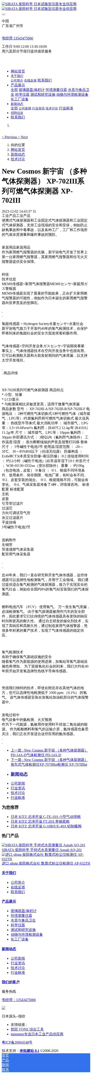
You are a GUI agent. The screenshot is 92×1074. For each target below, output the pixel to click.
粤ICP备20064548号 (17, 1042)
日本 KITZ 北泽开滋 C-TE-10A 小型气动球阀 (46, 817)
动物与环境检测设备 (27, 934)
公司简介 (18, 882)
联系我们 (18, 892)
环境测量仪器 (21, 915)
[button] (10, 137)
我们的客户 (11, 982)
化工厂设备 (20, 939)
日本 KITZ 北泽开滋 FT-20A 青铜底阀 (40, 821)
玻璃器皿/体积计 (24, 911)
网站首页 (18, 71)
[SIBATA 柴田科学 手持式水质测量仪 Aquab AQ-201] (43, 845)
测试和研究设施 (23, 930)
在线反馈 (18, 887)
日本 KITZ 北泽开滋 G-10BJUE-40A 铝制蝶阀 (46, 826)
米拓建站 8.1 (29, 1051)
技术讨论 (18, 159)
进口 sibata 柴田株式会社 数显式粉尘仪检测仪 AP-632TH (46, 863)
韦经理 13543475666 (17, 38)
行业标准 (18, 797)
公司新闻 (18, 783)
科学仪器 (18, 925)
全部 (14, 90)
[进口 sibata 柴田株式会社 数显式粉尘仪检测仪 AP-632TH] (46, 859)
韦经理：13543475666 (19, 1000)
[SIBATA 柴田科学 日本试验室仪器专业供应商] (46, 6)
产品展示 (9, 901)
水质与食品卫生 (23, 920)
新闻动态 (18, 154)
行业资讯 (18, 788)
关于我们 (9, 873)
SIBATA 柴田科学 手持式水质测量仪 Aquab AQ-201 (42, 850)
